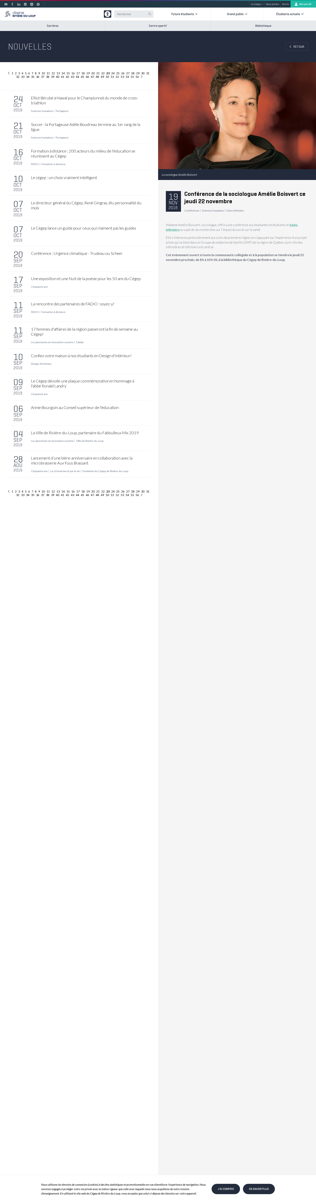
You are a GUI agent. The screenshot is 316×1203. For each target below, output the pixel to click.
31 (147, 73)
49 (102, 76)
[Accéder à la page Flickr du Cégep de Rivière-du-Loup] (25, 4)
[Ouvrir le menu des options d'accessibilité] (107, 14)
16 (73, 73)
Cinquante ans (39, 286)
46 (87, 76)
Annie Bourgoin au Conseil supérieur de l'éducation (75, 407)
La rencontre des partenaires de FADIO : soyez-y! (72, 303)
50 (107, 76)
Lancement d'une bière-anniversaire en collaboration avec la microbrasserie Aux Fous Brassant (81, 460)
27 (127, 73)
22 (103, 73)
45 (82, 76)
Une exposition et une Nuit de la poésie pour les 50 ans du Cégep (86, 278)
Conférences (191, 210)
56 (137, 76)
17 (78, 73)
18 (83, 73)
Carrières (52, 25)
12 (53, 73)
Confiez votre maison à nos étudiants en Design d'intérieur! (81, 355)
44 (77, 76)
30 (142, 73)
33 (22, 76)
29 (137, 73)
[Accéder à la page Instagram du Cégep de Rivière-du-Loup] (31, 4)
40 (57, 76)
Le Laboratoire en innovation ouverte (52, 342)
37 (42, 76)
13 (58, 73)
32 (17, 76)
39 (52, 76)
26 (123, 73)
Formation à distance (53, 164)
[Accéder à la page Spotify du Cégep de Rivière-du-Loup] (38, 4)
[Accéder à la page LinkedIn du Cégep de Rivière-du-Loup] (18, 4)
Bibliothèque (263, 25)
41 (62, 76)
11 (48, 73)
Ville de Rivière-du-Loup (90, 441)
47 (92, 76)
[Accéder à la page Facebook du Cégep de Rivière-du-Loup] (12, 4)
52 (117, 76)
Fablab (80, 342)
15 (68, 73)
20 (93, 73)
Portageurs (62, 111)
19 (88, 73)
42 (67, 76)
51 (112, 76)
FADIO (35, 164)
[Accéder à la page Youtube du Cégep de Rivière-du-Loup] (5, 4)
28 (132, 73)
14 (63, 73)
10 (43, 73)
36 (37, 76)
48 (97, 76)
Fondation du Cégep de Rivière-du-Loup (105, 471)
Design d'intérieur (41, 364)
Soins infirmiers (235, 210)
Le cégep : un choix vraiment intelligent (64, 177)
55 (132, 76)
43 (72, 76)
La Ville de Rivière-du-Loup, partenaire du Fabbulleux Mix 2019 (85, 432)
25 (118, 73)
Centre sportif (158, 25)
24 (113, 73)
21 (98, 73)
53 (122, 76)
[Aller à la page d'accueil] (20, 14)
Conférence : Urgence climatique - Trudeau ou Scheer (77, 253)
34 (27, 76)
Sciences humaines (42, 111)
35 (32, 76)
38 (47, 76)
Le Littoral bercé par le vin (65, 471)
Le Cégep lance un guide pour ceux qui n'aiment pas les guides (83, 228)
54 (127, 76)
